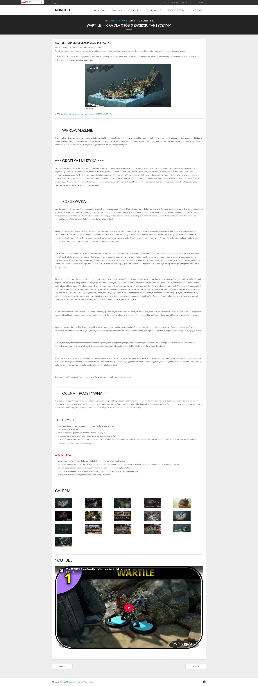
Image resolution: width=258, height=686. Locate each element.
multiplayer (90, 51)
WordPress (88, 682)
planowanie (99, 51)
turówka (154, 51)
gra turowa (80, 51)
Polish (28, 2)
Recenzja (114, 21)
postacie (125, 51)
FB (194, 3)
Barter (201, 3)
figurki (73, 51)
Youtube (123, 21)
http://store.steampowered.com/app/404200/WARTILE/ (88, 114)
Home (106, 21)
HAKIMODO (77, 47)
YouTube (185, 3)
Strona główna (99, 10)
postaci (118, 51)
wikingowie (182, 51)
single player (137, 51)
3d (59, 51)
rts (130, 51)
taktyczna (146, 51)
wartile (161, 51)
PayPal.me (174, 3)
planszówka (109, 51)
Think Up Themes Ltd (67, 682)
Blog (164, 3)
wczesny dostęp (171, 51)
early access (65, 51)
